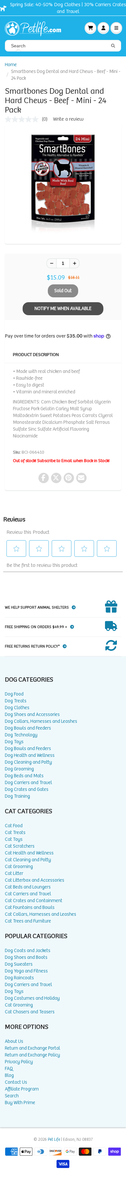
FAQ (9, 1068)
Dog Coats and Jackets (27, 950)
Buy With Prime (20, 1102)
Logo (35, 28)
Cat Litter (14, 873)
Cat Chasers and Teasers (30, 1012)
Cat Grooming (19, 866)
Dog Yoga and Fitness (26, 971)
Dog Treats (15, 701)
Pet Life (54, 1139)
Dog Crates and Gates (26, 789)
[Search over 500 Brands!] (113, 46)
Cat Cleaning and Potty (28, 860)
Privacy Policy (19, 1062)
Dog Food (14, 694)
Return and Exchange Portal (32, 1048)
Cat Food (14, 825)
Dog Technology (21, 735)
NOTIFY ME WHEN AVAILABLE (63, 308)
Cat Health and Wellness (29, 853)
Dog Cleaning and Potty (28, 762)
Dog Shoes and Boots (26, 957)
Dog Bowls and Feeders (28, 728)
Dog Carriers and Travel (28, 782)
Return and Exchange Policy (32, 1055)
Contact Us (16, 1082)
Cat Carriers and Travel (28, 894)
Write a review (68, 119)
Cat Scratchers (20, 846)
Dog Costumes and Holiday (32, 998)
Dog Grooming (19, 769)
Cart (90, 28)
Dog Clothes (17, 707)
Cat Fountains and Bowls (30, 907)
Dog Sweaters (19, 964)
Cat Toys (14, 839)
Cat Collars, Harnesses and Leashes (40, 914)
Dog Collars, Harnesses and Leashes (41, 721)
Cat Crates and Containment (33, 900)
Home (11, 64)
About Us (14, 1041)
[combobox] (63, 46)
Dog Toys (14, 742)
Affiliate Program (22, 1089)
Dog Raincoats (19, 978)
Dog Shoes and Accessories (32, 714)
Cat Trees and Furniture (28, 921)
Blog (9, 1075)
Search (12, 1096)
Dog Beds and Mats (24, 776)
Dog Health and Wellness (30, 755)
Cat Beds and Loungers (28, 887)
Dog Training (17, 796)
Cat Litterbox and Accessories (34, 880)
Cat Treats (15, 832)
